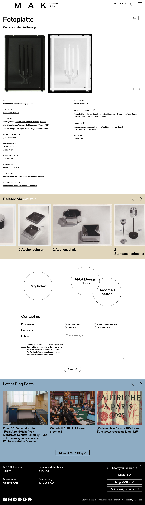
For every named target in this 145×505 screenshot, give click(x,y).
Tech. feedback (103, 327)
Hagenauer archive (11, 112)
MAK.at (123, 475)
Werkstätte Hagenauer (28, 125)
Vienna (43, 121)
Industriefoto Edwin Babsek (27, 121)
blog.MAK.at (123, 482)
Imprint (117, 499)
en (120, 3)
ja (124, 3)
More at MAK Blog (71, 453)
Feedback (72, 327)
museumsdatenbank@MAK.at (51, 468)
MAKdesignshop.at (123, 489)
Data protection (105, 499)
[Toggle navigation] (140, 4)
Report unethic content (107, 324)
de (115, 3)
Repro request (74, 324)
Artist (28, 199)
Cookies (138, 499)
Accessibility (127, 499)
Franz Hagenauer (32, 128)
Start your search (123, 468)
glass (5, 137)
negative (12, 137)
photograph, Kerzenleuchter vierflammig (20, 185)
